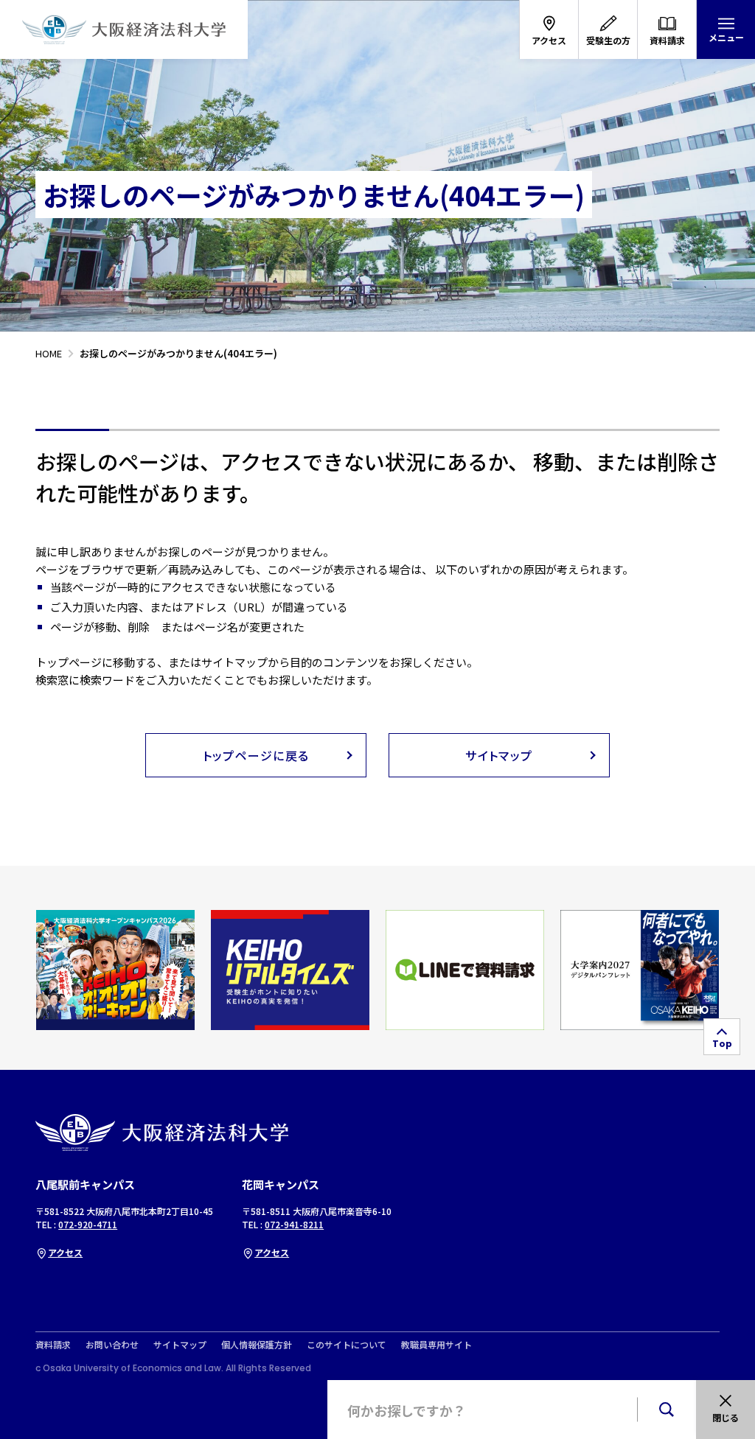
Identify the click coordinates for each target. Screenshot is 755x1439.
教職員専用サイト (436, 1344)
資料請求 (53, 1344)
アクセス (65, 1252)
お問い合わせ (112, 1344)
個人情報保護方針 (256, 1344)
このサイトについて (346, 1344)
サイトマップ (179, 1344)
